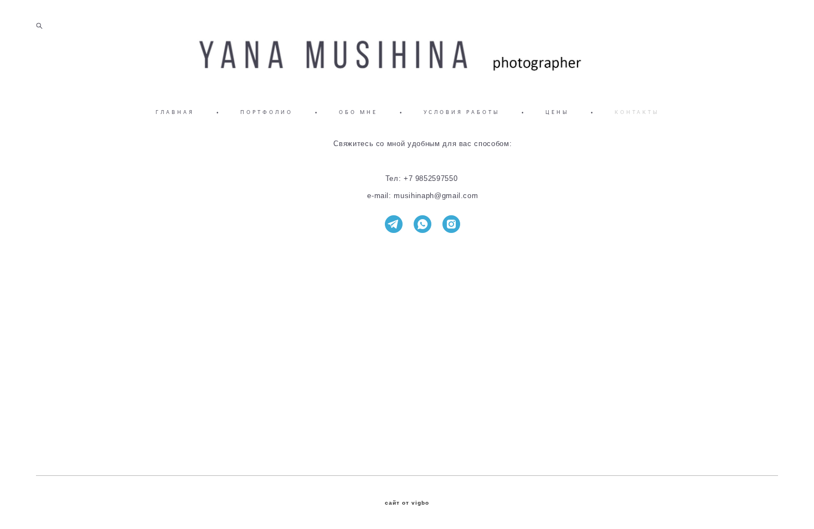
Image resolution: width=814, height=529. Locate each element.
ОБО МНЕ (358, 112)
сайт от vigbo (407, 503)
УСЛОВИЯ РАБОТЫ (461, 112)
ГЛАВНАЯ (175, 112)
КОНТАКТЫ (637, 112)
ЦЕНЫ (557, 112)
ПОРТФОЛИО (266, 112)
